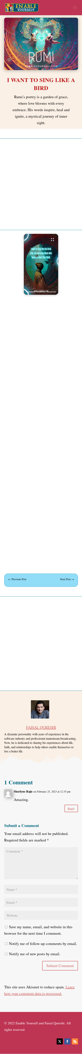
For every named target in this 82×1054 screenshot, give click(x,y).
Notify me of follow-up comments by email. (43, 943)
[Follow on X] (60, 1041)
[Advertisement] (41, 184)
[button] (41, 264)
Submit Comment (60, 965)
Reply (71, 808)
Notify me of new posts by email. (34, 953)
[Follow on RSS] (75, 1041)
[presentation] (30, 291)
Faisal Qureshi (41, 727)
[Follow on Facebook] (67, 1041)
